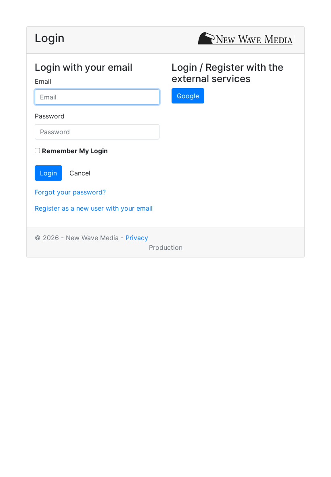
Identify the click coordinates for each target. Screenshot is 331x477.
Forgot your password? (70, 192)
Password (50, 116)
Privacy (137, 238)
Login (48, 173)
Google (188, 96)
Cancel (79, 173)
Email (43, 81)
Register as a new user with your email (94, 208)
